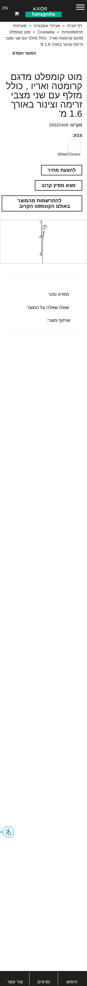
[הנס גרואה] (43, 14)
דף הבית (74, 25)
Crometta (46, 32)
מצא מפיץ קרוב (58, 185)
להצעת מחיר (62, 170)
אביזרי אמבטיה (47, 25)
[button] (7, 832)
